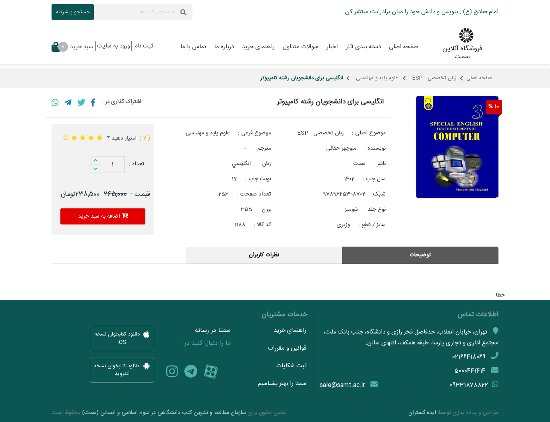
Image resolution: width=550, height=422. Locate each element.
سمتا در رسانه (213, 331)
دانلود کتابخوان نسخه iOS (118, 338)
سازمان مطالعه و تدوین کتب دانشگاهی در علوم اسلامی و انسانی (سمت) (164, 413)
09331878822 (469, 385)
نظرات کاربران (264, 255)
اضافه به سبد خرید (100, 216)
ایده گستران (422, 413)
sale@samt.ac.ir (342, 385)
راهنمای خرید (290, 330)
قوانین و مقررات (287, 348)
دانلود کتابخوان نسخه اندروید (117, 370)
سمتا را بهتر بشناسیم (282, 384)
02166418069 (469, 357)
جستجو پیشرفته (73, 12)
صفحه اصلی (479, 78)
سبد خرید (77, 47)
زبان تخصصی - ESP (434, 78)
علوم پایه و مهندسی (377, 78)
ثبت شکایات (291, 366)
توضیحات (420, 255)
